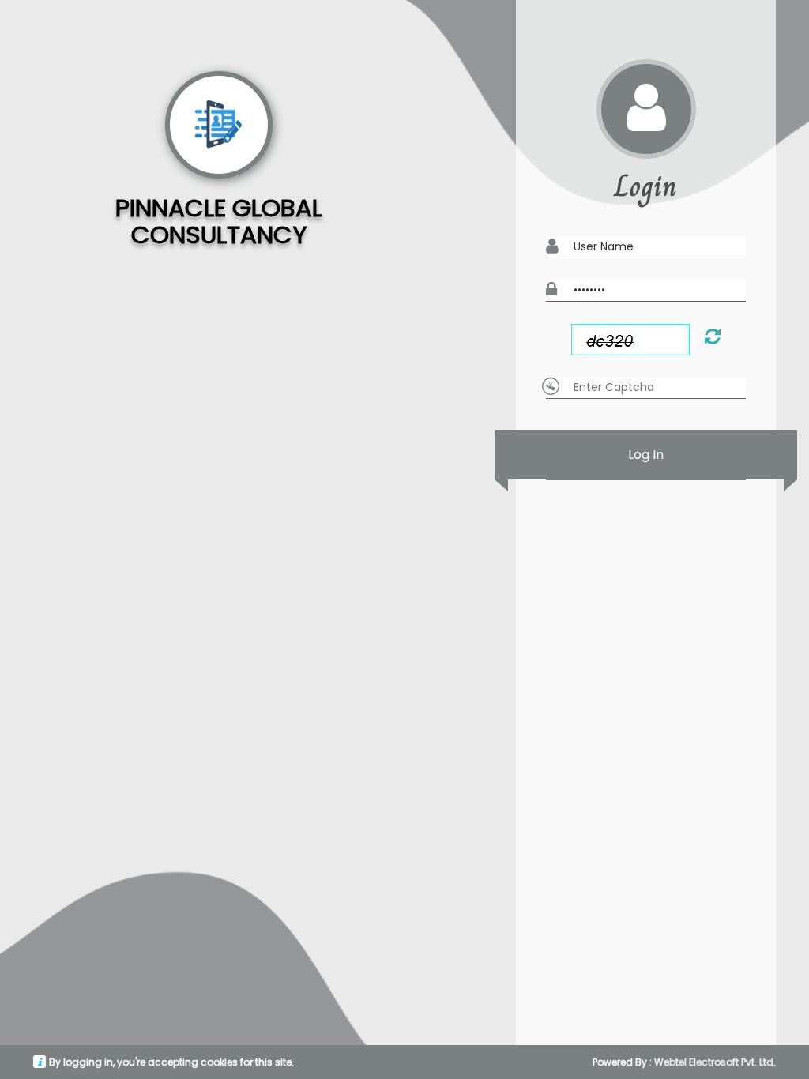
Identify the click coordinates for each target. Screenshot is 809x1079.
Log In (646, 455)
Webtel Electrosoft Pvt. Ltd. (715, 1062)
